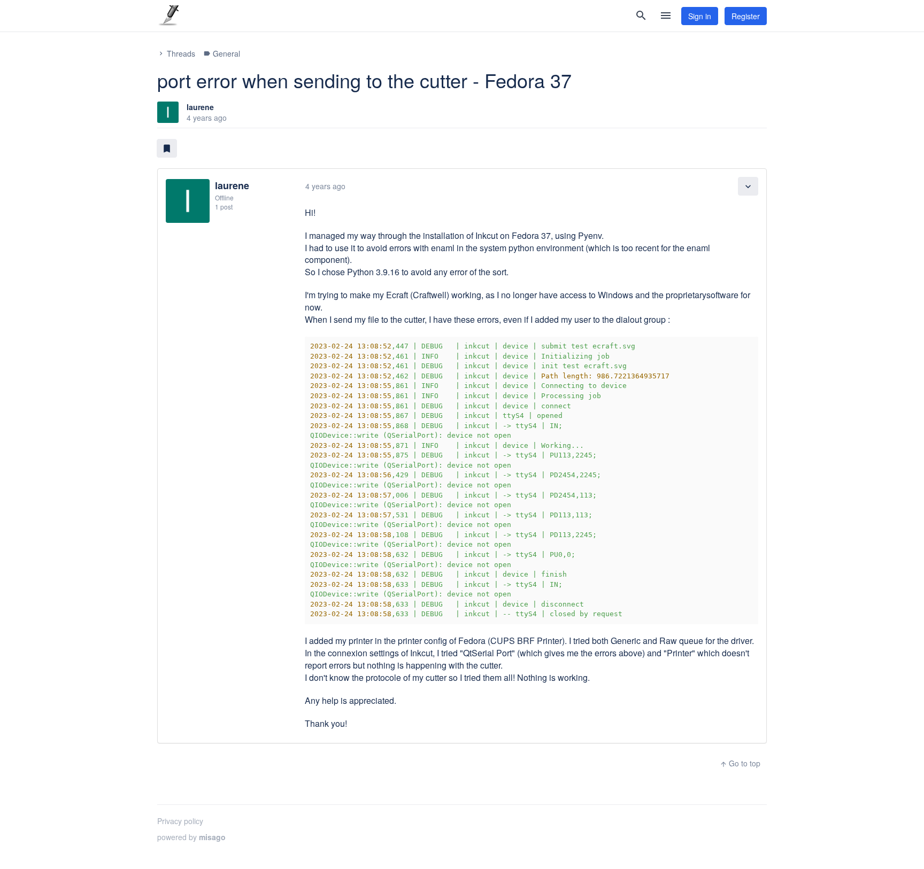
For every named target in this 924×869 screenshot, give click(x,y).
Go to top (740, 763)
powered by (191, 837)
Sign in (699, 16)
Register (746, 16)
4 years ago (325, 186)
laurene (200, 107)
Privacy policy (180, 821)
